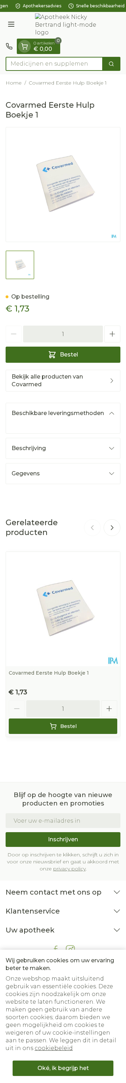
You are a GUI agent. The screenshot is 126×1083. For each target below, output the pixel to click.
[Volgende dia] (112, 527)
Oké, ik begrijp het (63, 1068)
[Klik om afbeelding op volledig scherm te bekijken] (63, 184)
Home (14, 83)
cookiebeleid (54, 1048)
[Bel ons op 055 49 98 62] (9, 46)
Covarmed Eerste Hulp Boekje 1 (49, 673)
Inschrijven (63, 839)
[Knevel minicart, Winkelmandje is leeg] (24, 46)
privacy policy (69, 868)
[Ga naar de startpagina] (70, 25)
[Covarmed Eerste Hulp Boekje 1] (63, 609)
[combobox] (54, 64)
